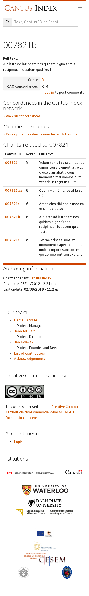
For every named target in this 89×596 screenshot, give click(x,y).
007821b (12, 217)
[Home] (31, 6)
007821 (11, 163)
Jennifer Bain (24, 331)
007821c (12, 240)
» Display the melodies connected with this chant (42, 134)
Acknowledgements (29, 359)
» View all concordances (22, 116)
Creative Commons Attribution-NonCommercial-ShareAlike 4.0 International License (43, 412)
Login (18, 442)
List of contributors (29, 353)
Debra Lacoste (25, 320)
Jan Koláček (23, 342)
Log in (49, 92)
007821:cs (13, 190)
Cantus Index (40, 278)
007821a (12, 204)
